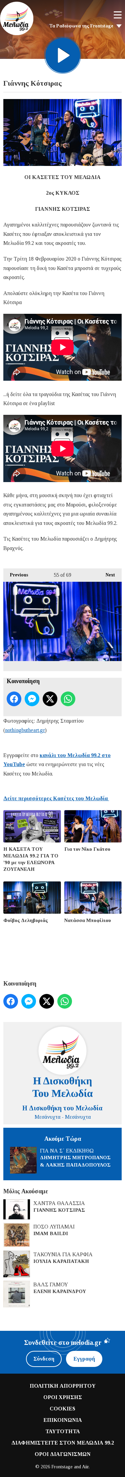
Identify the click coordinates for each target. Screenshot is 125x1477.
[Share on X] (50, 698)
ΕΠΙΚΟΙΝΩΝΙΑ (62, 1420)
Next (107, 574)
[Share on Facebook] (14, 698)
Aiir (85, 1466)
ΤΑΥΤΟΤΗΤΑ (62, 1431)
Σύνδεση (43, 1359)
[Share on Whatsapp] (68, 698)
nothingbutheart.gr (25, 730)
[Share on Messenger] (32, 698)
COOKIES (62, 1408)
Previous (15, 574)
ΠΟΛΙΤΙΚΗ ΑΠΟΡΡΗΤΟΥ (63, 1386)
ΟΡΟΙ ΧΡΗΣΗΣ (62, 1397)
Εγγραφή (84, 1359)
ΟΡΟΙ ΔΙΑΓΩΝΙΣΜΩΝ (63, 1454)
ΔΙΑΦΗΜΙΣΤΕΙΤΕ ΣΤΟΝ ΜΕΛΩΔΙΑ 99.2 (62, 1443)
